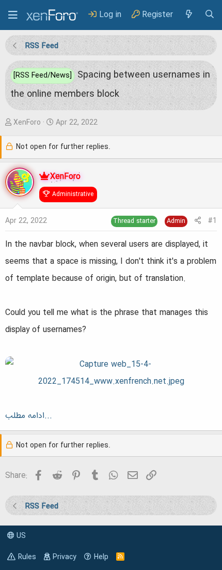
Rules (27, 557)
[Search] (209, 15)
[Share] (197, 221)
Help (101, 557)
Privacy (64, 557)
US (20, 536)
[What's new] (188, 15)
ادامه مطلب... (28, 416)
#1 (212, 221)
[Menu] (13, 15)
